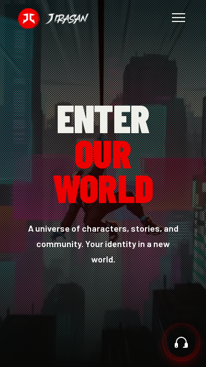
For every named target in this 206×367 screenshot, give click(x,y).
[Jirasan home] (53, 18)
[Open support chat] (181, 342)
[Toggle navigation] (178, 17)
